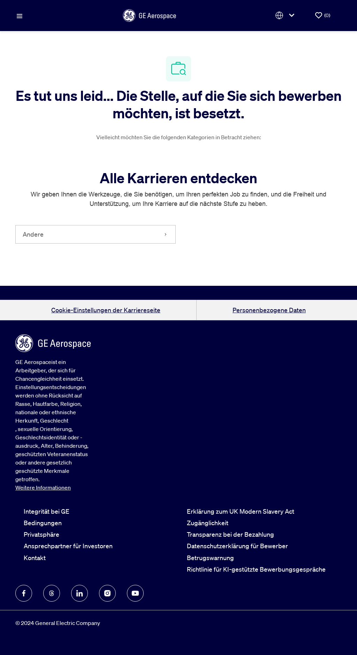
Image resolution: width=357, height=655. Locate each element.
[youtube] (135, 593)
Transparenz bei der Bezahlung (230, 534)
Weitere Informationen (43, 487)
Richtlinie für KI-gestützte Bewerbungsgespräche (256, 569)
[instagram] (107, 593)
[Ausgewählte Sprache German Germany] (286, 15)
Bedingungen (43, 523)
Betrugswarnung (210, 557)
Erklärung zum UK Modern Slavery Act (240, 511)
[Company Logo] (149, 14)
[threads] (51, 593)
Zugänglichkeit (207, 523)
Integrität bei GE (46, 511)
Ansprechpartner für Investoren (68, 546)
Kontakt (35, 557)
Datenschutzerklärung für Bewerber (237, 546)
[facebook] (23, 593)
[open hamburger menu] (19, 15)
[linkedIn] (79, 593)
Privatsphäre (41, 534)
